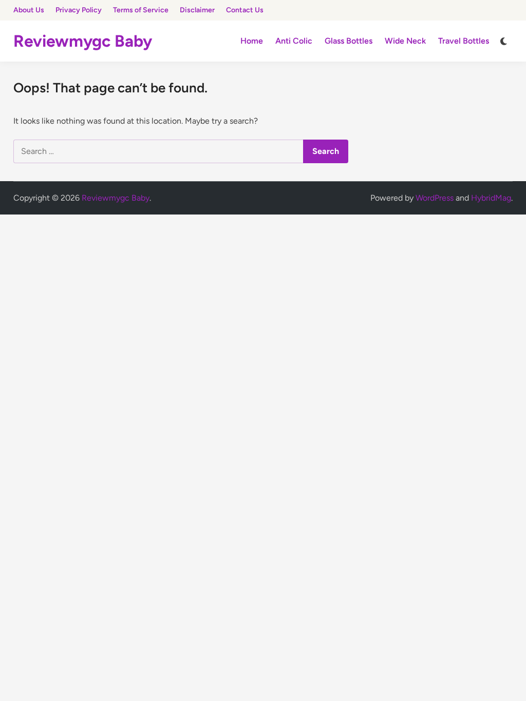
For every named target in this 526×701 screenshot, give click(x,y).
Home (251, 41)
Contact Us (245, 10)
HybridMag (491, 198)
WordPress (435, 198)
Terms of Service (140, 10)
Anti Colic (293, 41)
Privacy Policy (78, 10)
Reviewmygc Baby (82, 41)
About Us (28, 10)
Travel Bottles (463, 41)
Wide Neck (405, 41)
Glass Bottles (348, 41)
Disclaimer (197, 10)
